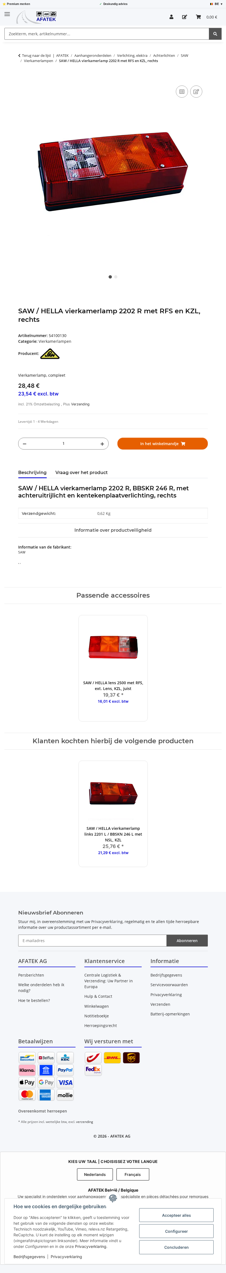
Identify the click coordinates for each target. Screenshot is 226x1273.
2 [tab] (115, 277)
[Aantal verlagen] (24, 443)
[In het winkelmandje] (22, 78)
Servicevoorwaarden (169, 984)
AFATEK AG (120, 1136)
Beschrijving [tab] (32, 472)
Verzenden (160, 1004)
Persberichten (31, 975)
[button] (171, 16)
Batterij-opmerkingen (170, 1014)
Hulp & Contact (98, 996)
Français (133, 1174)
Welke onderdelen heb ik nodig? (41, 987)
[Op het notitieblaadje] (196, 91)
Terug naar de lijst (36, 55)
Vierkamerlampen (55, 341)
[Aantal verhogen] (102, 443)
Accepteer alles (176, 1215)
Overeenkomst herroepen (42, 1111)
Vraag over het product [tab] (81, 472)
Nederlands (95, 1174)
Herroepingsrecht (100, 1025)
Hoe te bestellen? (34, 1000)
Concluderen (176, 1247)
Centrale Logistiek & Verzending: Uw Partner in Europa (108, 980)
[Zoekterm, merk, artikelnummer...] (215, 34)
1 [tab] (110, 277)
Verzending (80, 404)
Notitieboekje (96, 1015)
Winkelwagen (96, 1006)
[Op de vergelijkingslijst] (182, 91)
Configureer (176, 1231)
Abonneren (187, 940)
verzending (84, 1121)
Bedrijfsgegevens (29, 1256)
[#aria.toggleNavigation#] (7, 11)
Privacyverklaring (90, 1246)
